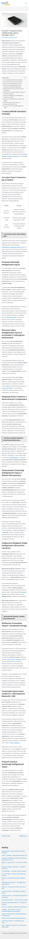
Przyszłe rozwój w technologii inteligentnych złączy (13, 106)
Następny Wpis (23, 836)
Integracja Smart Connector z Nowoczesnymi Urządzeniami (14, 89)
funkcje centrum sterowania (14, 659)
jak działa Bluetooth (13, 457)
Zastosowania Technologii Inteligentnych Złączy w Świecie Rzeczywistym (14, 93)
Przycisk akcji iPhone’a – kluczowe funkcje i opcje (14, 900)
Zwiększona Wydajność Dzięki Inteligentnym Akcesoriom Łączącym (13, 96)
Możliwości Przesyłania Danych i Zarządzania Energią (14, 99)
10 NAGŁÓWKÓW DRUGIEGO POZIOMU (13, 80)
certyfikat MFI (5, 532)
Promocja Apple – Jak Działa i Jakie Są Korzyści (14, 871)
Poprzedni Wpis (5, 836)
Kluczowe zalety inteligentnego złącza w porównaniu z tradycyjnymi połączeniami (12, 86)
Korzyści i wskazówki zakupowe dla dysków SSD (14, 907)
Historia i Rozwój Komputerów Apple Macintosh (14, 918)
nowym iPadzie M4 (15, 742)
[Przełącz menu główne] (26, 3)
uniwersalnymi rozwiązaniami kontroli (11, 247)
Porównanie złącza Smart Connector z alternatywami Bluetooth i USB (12, 103)
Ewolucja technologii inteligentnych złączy (13, 83)
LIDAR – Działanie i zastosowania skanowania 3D (14, 855)
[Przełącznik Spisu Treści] (24, 78)
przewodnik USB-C (12, 317)
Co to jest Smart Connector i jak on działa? (13, 81)
